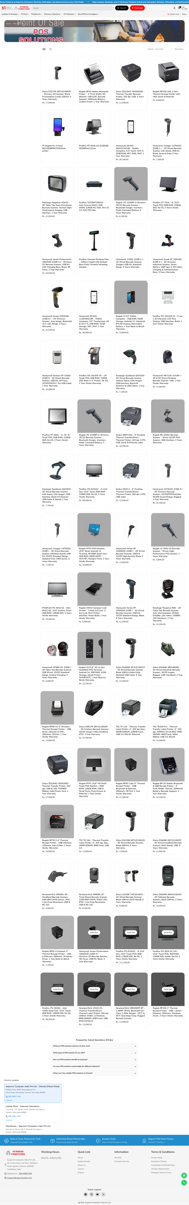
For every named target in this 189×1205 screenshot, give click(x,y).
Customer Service (122, 1161)
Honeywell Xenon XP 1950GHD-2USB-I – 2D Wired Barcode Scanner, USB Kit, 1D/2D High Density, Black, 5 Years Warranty (130, 553)
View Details (9, 1100)
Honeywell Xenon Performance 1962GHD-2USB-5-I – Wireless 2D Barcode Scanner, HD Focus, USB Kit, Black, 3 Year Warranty (93, 956)
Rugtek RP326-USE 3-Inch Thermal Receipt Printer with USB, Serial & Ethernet (166, 94)
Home (9, 24)
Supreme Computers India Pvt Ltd (98, 1202)
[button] (182, 8)
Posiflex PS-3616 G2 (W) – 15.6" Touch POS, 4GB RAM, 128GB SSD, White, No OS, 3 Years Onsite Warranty (166, 955)
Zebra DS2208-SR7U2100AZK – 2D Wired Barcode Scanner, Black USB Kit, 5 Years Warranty (130, 844)
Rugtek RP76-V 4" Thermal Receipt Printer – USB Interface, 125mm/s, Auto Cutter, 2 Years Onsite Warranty (57, 844)
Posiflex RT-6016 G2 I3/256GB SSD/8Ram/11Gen (93, 147)
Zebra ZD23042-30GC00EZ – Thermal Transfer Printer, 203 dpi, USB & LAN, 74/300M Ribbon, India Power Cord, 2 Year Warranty (56, 788)
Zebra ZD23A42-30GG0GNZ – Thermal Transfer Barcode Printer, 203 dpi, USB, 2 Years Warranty (130, 95)
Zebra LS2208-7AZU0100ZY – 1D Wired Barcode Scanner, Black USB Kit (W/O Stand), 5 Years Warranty (130, 898)
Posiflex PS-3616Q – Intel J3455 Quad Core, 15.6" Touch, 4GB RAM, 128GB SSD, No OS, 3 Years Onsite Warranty (56, 1012)
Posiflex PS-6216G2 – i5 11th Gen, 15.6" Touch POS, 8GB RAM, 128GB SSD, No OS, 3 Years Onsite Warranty (130, 955)
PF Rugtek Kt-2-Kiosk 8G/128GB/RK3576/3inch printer (54, 148)
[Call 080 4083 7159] (184, 1182)
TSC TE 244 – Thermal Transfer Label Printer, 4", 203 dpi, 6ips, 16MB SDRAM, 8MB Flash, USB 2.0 (94, 844)
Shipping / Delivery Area (161, 1172)
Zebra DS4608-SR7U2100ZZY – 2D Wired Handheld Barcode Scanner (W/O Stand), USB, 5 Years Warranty (167, 844)
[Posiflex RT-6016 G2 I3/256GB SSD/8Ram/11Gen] (94, 127)
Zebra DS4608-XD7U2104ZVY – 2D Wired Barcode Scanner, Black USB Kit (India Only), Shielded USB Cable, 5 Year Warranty (130, 672)
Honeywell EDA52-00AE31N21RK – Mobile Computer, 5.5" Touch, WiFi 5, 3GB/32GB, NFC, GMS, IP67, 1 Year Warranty (130, 150)
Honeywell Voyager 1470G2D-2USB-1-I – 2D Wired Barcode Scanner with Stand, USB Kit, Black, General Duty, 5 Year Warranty (167, 150)
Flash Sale (138, 8)
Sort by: (151, 49)
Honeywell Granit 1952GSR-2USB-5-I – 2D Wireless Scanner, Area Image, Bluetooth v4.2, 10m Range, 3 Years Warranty (57, 321)
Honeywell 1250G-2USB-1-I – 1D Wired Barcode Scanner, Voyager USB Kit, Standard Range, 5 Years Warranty (130, 263)
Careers (81, 1169)
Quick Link (84, 1152)
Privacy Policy (156, 1158)
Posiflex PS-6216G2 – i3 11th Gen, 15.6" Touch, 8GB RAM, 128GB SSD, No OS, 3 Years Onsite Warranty (93, 493)
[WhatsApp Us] (184, 1175)
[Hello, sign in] (174, 8)
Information (122, 1152)
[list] (50, 49)
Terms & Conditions (163, 1152)
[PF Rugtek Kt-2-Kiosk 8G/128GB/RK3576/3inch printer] (57, 127)
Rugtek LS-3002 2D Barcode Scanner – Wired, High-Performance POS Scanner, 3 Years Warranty (166, 552)
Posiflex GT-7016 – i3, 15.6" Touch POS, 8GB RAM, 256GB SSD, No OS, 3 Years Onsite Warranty (167, 206)
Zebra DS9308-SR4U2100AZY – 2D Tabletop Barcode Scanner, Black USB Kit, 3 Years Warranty (167, 898)
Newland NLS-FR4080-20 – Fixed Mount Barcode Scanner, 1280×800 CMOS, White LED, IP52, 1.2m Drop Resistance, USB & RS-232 (93, 899)
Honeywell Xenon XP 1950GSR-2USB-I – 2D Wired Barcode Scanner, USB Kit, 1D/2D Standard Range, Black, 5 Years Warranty (130, 613)
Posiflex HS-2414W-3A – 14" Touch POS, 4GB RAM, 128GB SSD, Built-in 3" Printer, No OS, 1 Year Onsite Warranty (93, 379)
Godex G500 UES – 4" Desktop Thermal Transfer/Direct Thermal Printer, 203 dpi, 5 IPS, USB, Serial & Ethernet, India (131, 439)
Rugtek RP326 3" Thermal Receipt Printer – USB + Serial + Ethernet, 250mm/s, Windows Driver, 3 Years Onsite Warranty (168, 1012)
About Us (82, 1165)
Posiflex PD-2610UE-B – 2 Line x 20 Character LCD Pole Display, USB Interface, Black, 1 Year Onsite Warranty (168, 320)
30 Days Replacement (160, 1169)
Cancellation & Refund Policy (163, 1165)
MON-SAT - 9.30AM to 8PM (51, 1158)
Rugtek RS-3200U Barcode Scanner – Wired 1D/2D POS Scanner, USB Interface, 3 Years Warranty (167, 439)
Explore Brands (84, 1161)
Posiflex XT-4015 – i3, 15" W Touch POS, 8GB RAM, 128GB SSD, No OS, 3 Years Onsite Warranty (56, 439)
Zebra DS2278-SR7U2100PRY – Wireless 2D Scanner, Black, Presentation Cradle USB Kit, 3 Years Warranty (56, 95)
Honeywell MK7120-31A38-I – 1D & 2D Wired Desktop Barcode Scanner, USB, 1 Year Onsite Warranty (167, 379)
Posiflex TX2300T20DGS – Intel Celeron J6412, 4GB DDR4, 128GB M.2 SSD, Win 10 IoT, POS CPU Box (94, 206)
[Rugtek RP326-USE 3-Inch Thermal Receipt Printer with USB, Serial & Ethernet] (168, 72)
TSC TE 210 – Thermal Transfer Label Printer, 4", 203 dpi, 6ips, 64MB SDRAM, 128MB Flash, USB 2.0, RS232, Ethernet (131, 730)
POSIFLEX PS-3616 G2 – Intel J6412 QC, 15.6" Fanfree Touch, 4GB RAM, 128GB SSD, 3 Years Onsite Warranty (57, 612)
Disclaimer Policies (159, 1161)
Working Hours (50, 1152)
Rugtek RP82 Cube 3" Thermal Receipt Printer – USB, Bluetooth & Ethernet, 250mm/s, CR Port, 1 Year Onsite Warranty (130, 788)
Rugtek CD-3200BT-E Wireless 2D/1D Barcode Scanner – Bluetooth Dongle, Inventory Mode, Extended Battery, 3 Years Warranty (94, 440)
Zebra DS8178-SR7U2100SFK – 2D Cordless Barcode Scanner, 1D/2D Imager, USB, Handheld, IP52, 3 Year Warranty (94, 730)
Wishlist (118, 1158)
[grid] (44, 49)
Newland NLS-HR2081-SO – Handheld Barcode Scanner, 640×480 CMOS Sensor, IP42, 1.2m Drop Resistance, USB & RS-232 (56, 899)
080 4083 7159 (14, 1096)
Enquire (81, 1172)
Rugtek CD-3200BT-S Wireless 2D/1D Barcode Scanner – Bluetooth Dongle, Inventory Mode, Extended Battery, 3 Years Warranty (131, 207)
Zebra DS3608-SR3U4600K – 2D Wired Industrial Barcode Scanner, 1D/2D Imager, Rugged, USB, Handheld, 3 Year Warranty (168, 672)
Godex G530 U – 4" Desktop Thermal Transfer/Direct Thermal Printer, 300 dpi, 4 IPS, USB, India (131, 493)
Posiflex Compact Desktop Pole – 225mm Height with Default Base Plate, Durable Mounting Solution (94, 263)
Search (123, 8)
